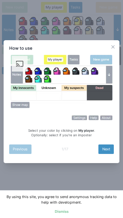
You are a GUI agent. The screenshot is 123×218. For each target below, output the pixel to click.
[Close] (113, 47)
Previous (20, 149)
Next (106, 149)
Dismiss (62, 211)
